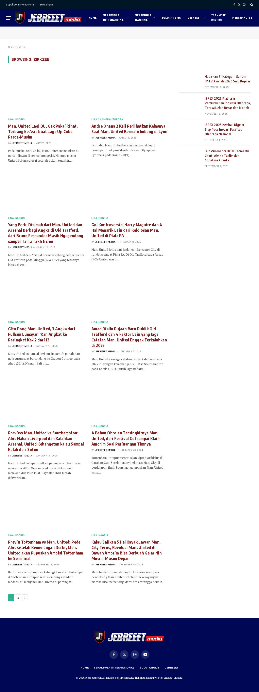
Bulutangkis (46, 4)
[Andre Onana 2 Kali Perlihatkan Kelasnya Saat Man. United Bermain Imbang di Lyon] (129, 92)
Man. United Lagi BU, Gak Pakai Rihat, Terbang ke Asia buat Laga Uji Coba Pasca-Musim (43, 131)
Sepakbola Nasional (143, 17)
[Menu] (8, 17)
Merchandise (242, 18)
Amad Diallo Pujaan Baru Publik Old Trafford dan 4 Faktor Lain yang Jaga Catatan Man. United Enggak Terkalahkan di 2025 (129, 337)
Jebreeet (194, 18)
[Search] (251, 4)
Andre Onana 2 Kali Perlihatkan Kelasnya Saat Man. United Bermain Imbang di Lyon (129, 128)
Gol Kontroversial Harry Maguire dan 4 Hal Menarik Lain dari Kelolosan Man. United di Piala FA (126, 230)
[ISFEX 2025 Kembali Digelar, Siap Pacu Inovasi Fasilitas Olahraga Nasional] (190, 130)
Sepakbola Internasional (20, 4)
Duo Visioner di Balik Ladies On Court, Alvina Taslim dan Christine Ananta (227, 155)
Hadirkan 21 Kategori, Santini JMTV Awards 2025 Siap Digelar (227, 79)
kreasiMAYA (127, 677)
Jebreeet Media (22, 143)
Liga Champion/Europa (107, 119)
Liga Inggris (16, 119)
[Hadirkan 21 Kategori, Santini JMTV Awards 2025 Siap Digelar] (190, 81)
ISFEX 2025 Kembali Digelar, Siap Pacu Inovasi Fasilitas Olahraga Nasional (225, 129)
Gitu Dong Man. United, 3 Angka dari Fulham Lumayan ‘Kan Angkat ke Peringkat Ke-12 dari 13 (41, 334)
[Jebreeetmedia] (48, 18)
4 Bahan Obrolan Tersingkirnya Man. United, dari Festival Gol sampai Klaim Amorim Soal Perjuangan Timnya (125, 438)
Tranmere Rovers (218, 17)
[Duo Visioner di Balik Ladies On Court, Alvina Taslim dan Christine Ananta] (190, 156)
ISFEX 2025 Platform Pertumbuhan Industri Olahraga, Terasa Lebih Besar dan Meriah (228, 103)
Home (93, 18)
